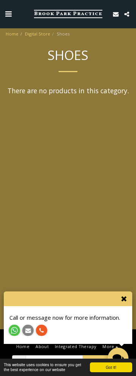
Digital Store (37, 34)
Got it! (111, 367)
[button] (8, 14)
